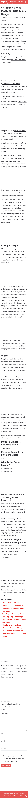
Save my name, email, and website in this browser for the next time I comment (13, 758)
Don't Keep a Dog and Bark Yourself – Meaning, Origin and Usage (14, 633)
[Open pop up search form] (26, 796)
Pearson (3, 20)
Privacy (15, 795)
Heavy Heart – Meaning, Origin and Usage (21, 668)
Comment (5, 713)
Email (3, 741)
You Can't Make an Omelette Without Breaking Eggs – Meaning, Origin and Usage (7, 671)
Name (3, 733)
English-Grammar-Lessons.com (12, 1)
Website (4, 748)
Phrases (5, 661)
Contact (21, 795)
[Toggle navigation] (25, 2)
